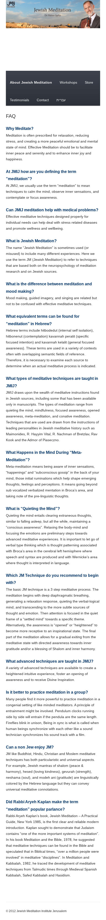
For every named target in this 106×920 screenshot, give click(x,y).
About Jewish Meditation (31, 82)
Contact (43, 100)
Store (89, 82)
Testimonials (19, 100)
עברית (61, 100)
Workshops (68, 82)
